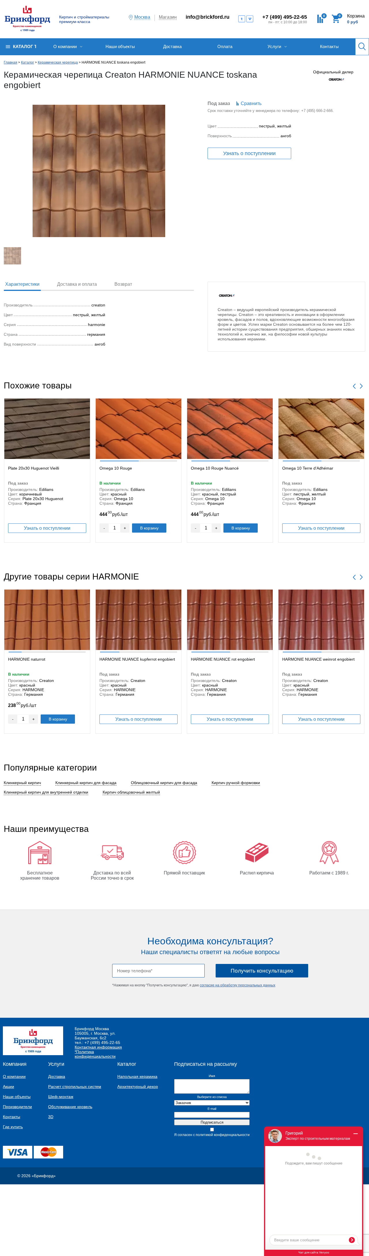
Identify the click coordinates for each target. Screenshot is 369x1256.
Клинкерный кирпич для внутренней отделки (46, 792)
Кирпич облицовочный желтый (131, 792)
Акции (8, 1086)
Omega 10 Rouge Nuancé (215, 468)
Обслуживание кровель (70, 1106)
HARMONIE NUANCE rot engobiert (223, 659)
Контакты (11, 1116)
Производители (17, 1106)
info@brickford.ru (207, 17)
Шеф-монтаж (60, 1096)
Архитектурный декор (137, 1086)
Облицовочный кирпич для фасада (164, 782)
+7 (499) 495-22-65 (284, 17)
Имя (212, 1076)
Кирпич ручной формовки (236, 782)
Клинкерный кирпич (22, 782)
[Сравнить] (83, 404)
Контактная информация (98, 1047)
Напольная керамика (137, 1076)
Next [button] (361, 386)
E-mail (212, 1108)
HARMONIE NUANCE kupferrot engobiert (137, 659)
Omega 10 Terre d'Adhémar (307, 468)
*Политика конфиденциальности (95, 1054)
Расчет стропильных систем (74, 1086)
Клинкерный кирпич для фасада (85, 782)
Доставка (56, 1076)
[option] (47, 470)
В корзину (149, 528)
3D (50, 1116)
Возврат (123, 284)
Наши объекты (17, 1096)
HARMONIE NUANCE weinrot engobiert (318, 659)
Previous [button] (354, 386)
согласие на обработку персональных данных (237, 985)
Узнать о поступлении (249, 153)
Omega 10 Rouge (115, 468)
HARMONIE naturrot (26, 659)
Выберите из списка (212, 1097)
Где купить (13, 1127)
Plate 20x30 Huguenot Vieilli (33, 468)
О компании (14, 1076)
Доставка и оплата (77, 284)
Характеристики (22, 284)
